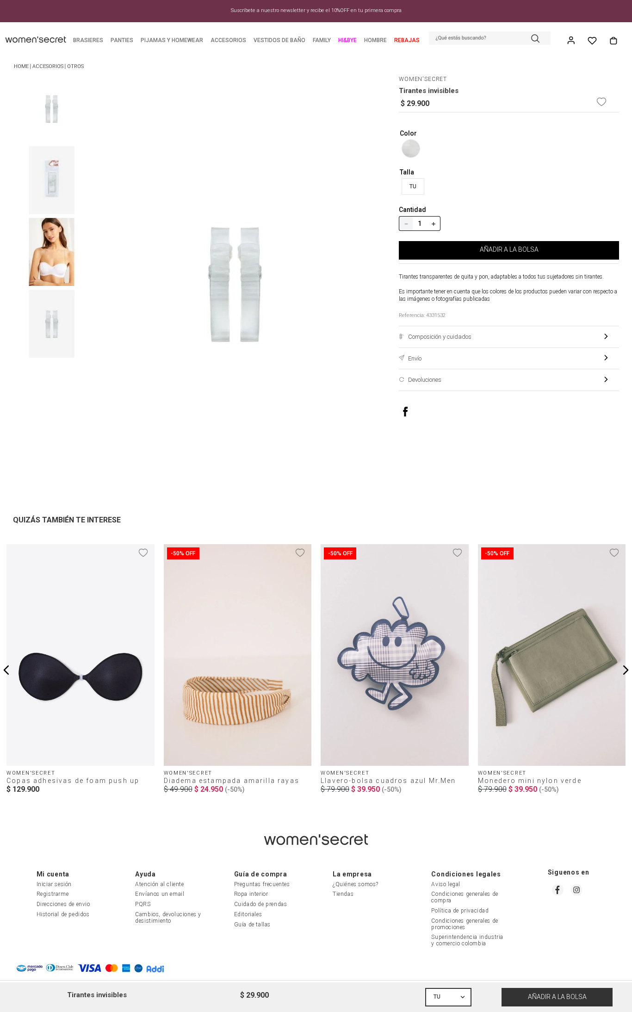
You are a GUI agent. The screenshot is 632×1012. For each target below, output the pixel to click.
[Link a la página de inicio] (21, 67)
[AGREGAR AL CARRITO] (557, 997)
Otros (75, 66)
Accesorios (47, 66)
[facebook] (415, 411)
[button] (490, 39)
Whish (592, 40)
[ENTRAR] (572, 40)
